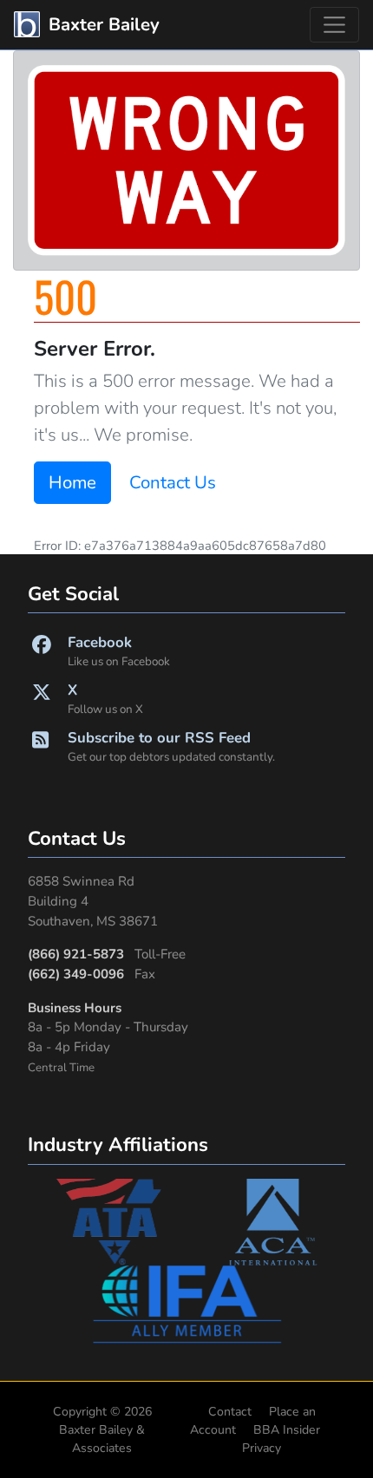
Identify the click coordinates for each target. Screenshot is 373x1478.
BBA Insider (286, 1430)
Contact (230, 1411)
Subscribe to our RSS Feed (171, 746)
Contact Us (172, 482)
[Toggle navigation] (334, 25)
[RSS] (40, 746)
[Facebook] (41, 651)
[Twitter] (41, 699)
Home (72, 482)
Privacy (261, 1448)
